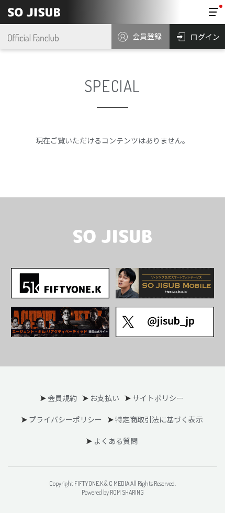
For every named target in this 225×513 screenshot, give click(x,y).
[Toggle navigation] (213, 12)
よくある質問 (116, 441)
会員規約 (62, 398)
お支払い (104, 398)
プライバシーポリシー (65, 419)
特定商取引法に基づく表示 (159, 419)
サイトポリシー (158, 398)
